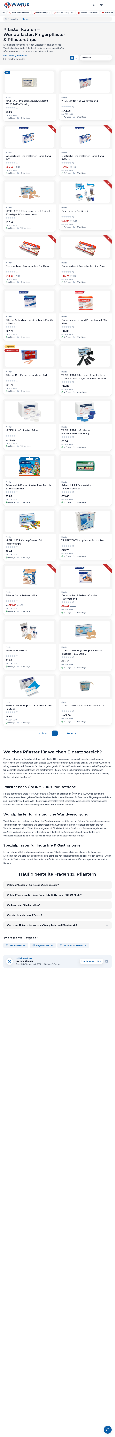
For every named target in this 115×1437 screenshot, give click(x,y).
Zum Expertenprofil (90, 961)
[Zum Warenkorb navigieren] (101, 5)
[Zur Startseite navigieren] (16, 5)
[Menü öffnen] (108, 5)
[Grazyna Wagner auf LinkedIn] (106, 961)
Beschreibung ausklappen (15, 55)
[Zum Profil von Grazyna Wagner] (9, 961)
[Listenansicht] (76, 58)
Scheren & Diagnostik (65, 13)
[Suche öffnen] (94, 5)
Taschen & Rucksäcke (89, 13)
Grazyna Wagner (24, 961)
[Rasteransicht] (72, 58)
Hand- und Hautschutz (20, 13)
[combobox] (96, 58)
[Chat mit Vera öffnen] (108, 1430)
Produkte (14, 19)
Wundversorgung (43, 13)
